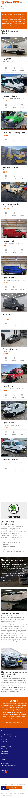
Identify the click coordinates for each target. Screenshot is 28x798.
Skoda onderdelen (12, 687)
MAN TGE (7, 59)
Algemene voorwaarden (6, 793)
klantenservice (4, 770)
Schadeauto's (4, 739)
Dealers (16, 2)
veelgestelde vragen (14, 714)
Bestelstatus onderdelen (7, 756)
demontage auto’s (17, 685)
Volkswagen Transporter (14, 132)
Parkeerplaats (4, 751)
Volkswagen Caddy (11, 204)
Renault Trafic (9, 277)
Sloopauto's (4, 741)
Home (7, 7)
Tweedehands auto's (6, 746)
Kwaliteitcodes (4, 753)
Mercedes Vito (9, 241)
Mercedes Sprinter (11, 96)
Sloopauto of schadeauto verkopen (9, 737)
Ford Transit (8, 314)
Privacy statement (21, 793)
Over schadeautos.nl (6, 734)
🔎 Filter (14, 788)
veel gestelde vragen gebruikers (9, 768)
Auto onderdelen (5, 744)
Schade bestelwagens (16, 7)
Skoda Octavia (7, 580)
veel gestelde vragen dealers (8, 765)
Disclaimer (14, 793)
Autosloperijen (4, 748)
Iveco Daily (8, 386)
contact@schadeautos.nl (16, 716)
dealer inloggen (5, 763)
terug (2, 7)
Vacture (3, 772)
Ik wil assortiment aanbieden (14, 722)
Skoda (2, 8)
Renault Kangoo (10, 349)
